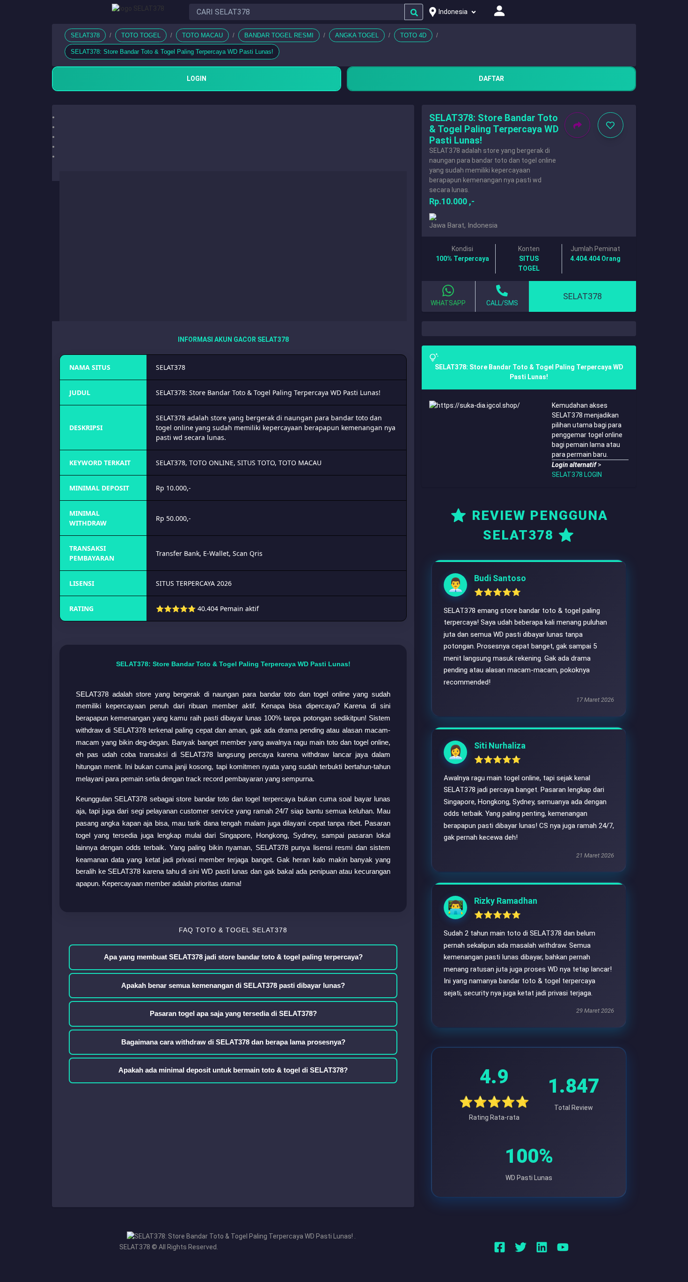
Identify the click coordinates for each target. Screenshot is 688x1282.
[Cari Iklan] (414, 12)
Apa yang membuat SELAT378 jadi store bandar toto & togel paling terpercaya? (233, 957)
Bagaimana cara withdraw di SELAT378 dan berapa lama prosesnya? (233, 1042)
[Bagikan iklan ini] (577, 125)
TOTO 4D (413, 35)
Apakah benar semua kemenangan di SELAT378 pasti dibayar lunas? (233, 985)
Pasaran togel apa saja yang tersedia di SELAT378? (233, 1013)
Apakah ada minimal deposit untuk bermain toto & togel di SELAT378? (233, 1070)
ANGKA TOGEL (357, 35)
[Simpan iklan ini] (610, 125)
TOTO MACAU (202, 35)
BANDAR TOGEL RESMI (279, 35)
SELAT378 (85, 35)
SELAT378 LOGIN (577, 474)
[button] (233, 117)
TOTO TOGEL (141, 35)
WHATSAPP (448, 303)
